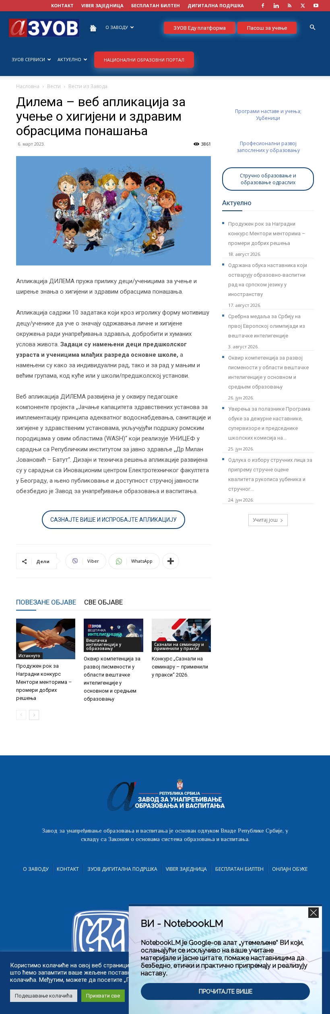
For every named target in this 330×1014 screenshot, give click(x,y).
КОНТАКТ (62, 5)
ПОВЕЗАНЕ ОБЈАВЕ (46, 602)
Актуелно (69, 59)
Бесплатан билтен (239, 869)
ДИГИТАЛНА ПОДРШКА (216, 5)
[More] (170, 561)
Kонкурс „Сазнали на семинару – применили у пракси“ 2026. (180, 667)
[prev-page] (21, 715)
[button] (312, 27)
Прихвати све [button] (103, 996)
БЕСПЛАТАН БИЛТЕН (155, 5)
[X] (303, 5)
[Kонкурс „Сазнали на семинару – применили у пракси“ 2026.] (181, 635)
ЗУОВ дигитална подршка (122, 869)
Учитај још (265, 519)
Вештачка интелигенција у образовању (103, 644)
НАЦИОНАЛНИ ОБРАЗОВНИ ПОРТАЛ (144, 60)
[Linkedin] (276, 5)
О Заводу (35, 869)
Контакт (68, 869)
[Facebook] (263, 5)
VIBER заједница (102, 5)
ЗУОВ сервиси (28, 59)
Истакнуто (29, 655)
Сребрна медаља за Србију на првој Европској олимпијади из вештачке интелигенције (266, 326)
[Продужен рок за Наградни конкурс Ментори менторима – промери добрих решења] (45, 639)
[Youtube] (316, 5)
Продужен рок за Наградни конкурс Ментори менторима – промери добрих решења (44, 682)
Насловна (27, 86)
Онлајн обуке (289, 869)
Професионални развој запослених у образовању (268, 147)
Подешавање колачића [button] (43, 996)
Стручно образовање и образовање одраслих (268, 179)
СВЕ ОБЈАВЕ (103, 602)
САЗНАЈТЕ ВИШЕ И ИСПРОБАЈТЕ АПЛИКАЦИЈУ (113, 519)
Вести (54, 86)
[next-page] (34, 715)
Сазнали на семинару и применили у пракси (179, 646)
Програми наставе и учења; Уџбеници (268, 114)
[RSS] (289, 5)
